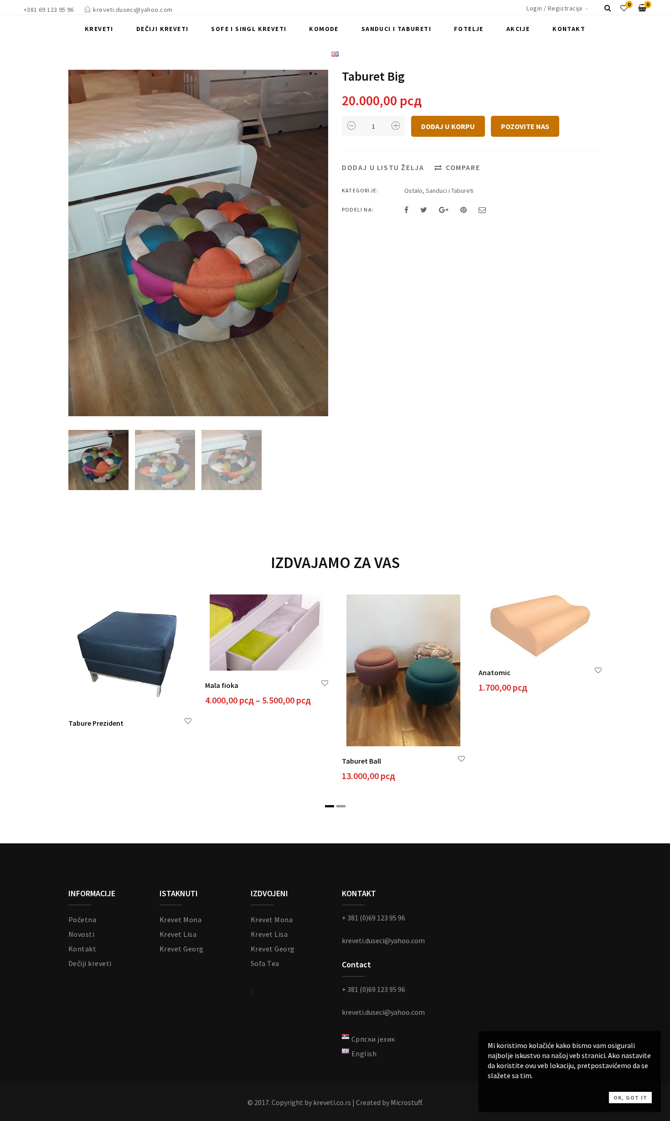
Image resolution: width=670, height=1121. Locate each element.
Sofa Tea (265, 963)
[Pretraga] (607, 7)
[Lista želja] (624, 7)
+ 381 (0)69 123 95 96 (373, 917)
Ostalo (413, 190)
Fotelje (469, 29)
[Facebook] (406, 209)
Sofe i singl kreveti (248, 29)
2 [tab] (340, 806)
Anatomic (494, 672)
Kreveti (99, 29)
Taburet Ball (361, 760)
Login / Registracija (554, 8)
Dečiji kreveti (162, 29)
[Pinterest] (463, 209)
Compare (463, 167)
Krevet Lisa (178, 934)
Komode (323, 29)
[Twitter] (423, 209)
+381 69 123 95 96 (49, 9)
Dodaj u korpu (448, 126)
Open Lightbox (198, 243)
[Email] (482, 209)
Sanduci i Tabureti (396, 29)
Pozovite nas (525, 126)
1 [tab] (329, 806)
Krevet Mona (180, 919)
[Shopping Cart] (642, 7)
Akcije (518, 29)
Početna (82, 919)
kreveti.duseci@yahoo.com (132, 9)
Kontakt (568, 29)
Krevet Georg (182, 948)
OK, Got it (630, 1097)
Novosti (81, 934)
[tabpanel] (130, 663)
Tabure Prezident (96, 723)
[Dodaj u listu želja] (188, 721)
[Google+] (443, 209)
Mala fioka (221, 685)
